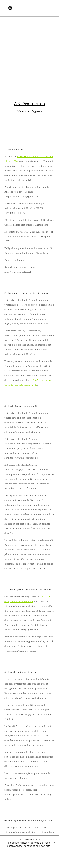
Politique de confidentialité (36, 845)
